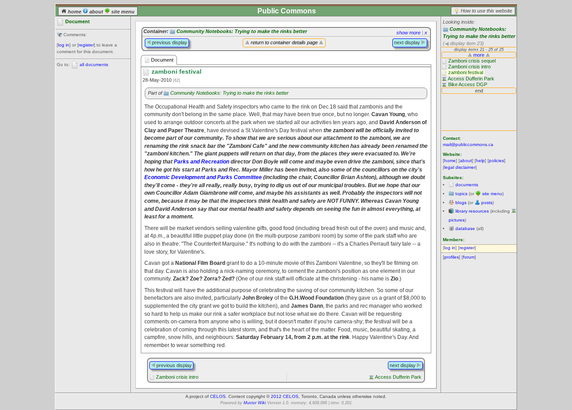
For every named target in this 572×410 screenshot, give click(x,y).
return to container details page (284, 42)
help (480, 160)
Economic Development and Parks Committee (203, 177)
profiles (451, 257)
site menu (122, 11)
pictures (457, 220)
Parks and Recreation (201, 161)
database (465, 228)
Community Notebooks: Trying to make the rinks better (242, 31)
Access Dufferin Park (398, 377)
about (96, 11)
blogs (461, 202)
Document (161, 60)
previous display (169, 42)
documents (466, 184)
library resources (472, 211)
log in (63, 44)
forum (469, 257)
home (75, 11)
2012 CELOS (285, 396)
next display (407, 42)
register (86, 44)
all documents (94, 64)
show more (408, 32)
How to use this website (486, 10)
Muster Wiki (255, 403)
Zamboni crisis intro (177, 377)
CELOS (218, 396)
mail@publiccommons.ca (468, 144)
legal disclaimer (459, 167)
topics (461, 193)
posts (486, 202)
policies (496, 160)
